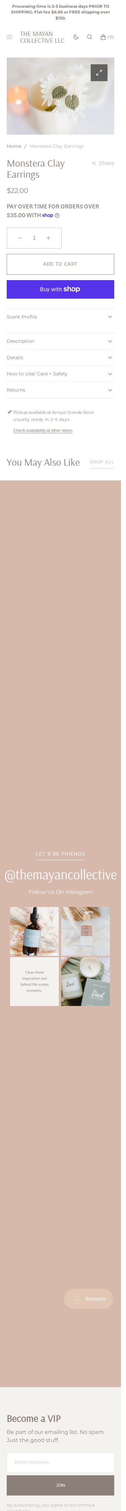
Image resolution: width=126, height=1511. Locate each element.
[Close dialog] (119, 723)
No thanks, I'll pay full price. (92, 777)
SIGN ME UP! (92, 767)
